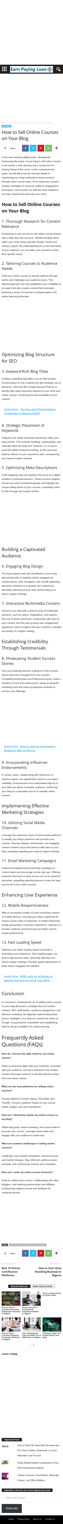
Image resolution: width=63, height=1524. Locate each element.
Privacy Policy (23, 1519)
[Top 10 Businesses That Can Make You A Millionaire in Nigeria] (31, 1324)
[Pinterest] (40, 148)
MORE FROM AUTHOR (42, 1286)
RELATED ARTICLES (19, 1286)
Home (4, 123)
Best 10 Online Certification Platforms (11, 1271)
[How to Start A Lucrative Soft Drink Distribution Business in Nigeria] (11, 1298)
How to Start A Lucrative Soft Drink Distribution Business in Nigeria (11, 1310)
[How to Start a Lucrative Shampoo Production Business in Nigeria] (11, 1324)
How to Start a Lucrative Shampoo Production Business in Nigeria (11, 1336)
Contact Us (50, 1519)
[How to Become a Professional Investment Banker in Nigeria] (31, 1298)
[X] (33, 148)
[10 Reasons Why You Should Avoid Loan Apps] (52, 1324)
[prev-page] (29, 1345)
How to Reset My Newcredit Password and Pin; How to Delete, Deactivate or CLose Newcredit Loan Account (38, 1450)
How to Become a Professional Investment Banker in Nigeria (30, 1310)
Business (13, 123)
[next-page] (33, 1345)
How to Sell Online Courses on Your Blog (27, 1245)
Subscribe (12, 1508)
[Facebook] (25, 148)
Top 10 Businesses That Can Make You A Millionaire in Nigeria (31, 1335)
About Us (37, 1519)
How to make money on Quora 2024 (52, 1294)
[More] (56, 148)
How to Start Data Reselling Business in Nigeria (48, 1271)
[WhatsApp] (48, 148)
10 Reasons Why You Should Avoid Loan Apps (52, 1335)
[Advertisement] (31, 32)
